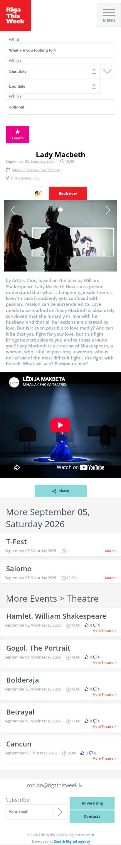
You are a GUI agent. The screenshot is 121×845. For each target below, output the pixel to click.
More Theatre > (104, 630)
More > (110, 551)
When (15, 61)
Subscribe (17, 799)
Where (16, 96)
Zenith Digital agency (72, 841)
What (14, 40)
